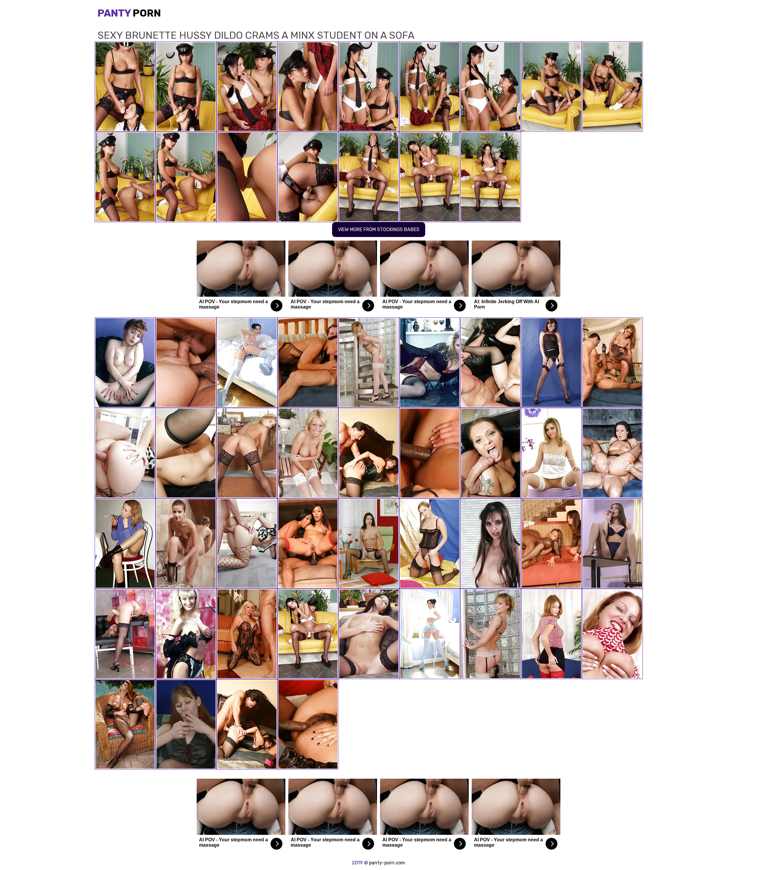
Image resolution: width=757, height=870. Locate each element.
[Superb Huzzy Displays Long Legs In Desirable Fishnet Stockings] (368, 362)
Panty (129, 13)
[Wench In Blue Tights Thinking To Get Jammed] (429, 634)
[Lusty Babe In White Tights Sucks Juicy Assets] (307, 453)
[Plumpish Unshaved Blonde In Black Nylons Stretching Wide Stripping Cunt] (429, 362)
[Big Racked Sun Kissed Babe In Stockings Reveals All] (186, 634)
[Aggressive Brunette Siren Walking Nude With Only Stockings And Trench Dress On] (368, 634)
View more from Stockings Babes (378, 229)
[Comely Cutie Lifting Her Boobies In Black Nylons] (551, 362)
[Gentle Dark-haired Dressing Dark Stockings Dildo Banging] (368, 543)
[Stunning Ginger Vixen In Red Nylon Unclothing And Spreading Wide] (612, 634)
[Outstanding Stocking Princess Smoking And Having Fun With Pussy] (186, 724)
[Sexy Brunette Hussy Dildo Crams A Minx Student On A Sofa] (307, 634)
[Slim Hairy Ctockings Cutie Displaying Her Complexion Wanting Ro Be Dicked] (490, 543)
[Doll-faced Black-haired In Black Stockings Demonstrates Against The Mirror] (186, 543)
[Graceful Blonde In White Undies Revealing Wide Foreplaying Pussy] (551, 453)
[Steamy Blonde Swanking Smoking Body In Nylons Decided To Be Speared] (125, 634)
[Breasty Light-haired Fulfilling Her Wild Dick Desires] (429, 543)
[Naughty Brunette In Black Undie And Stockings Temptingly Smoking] (612, 543)
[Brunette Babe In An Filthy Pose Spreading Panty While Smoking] (125, 543)
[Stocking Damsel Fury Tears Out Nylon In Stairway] (490, 634)
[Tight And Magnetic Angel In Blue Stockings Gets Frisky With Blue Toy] (246, 362)
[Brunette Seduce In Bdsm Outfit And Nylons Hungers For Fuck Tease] (125, 362)
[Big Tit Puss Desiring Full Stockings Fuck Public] (125, 724)
